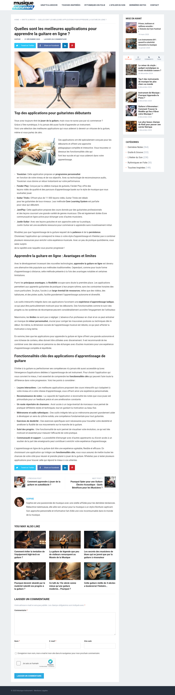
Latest (138, 59)
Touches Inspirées (71, 5)
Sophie (17, 39)
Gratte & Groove (49, 5)
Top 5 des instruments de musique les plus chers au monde (148, 81)
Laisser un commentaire (55, 39)
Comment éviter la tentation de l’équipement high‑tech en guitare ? (29, 554)
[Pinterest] (72, 45)
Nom (17, 641)
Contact (154, 5)
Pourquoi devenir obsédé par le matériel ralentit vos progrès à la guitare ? (29, 586)
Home (16, 20)
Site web (88, 641)
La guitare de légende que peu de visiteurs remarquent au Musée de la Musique (64, 554)
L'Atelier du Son (135, 157)
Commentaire (20, 610)
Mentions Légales (41, 691)
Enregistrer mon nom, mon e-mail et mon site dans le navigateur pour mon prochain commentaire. (59, 653)
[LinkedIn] (65, 45)
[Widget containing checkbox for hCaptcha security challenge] (35, 663)
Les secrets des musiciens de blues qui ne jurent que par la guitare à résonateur (98, 554)
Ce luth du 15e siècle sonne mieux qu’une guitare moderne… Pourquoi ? (62, 586)
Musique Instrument (25, 691)
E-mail (52, 641)
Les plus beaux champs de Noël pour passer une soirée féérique (149, 124)
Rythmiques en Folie (94, 5)
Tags (159, 59)
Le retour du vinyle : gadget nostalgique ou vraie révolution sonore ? (149, 68)
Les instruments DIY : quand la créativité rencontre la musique (147, 42)
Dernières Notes (137, 5)
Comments (149, 59)
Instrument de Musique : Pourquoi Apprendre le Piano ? (149, 95)
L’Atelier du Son (117, 5)
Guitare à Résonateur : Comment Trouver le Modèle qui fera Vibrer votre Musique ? (148, 110)
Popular (128, 59)
